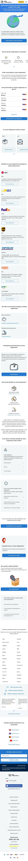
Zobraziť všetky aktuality (22, 765)
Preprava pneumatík (14, 813)
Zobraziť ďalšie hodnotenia (14, 713)
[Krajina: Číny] (11, 740)
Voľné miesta (14, 820)
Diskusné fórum (14, 817)
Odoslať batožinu (14, 374)
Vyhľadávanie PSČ (14, 800)
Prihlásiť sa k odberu (14, 760)
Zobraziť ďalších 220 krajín (14, 744)
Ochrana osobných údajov (14, 826)
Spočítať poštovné (9, 149)
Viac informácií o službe (14, 555)
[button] (11, 780)
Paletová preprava (14, 806)
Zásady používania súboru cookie (14, 830)
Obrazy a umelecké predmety (14, 810)
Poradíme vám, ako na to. (14, 393)
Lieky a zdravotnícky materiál (14, 803)
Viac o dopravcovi (10, 184)
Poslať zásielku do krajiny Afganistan (14, 40)
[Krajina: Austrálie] (10, 733)
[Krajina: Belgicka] (10, 737)
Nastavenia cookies (14, 833)
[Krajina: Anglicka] (10, 730)
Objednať (21, 1)
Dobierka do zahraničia (14, 797)
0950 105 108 (14, 839)
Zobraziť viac (14, 114)
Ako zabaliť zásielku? (14, 589)
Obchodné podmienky (14, 823)
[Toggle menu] (26, 2)
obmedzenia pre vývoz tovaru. (14, 415)
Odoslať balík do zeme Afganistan (14, 118)
